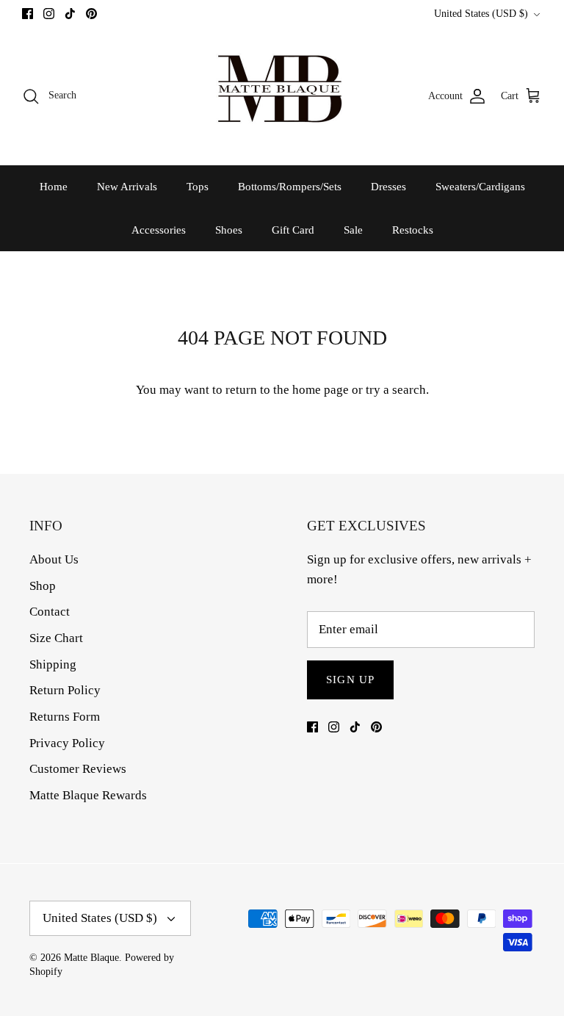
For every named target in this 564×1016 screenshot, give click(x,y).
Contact (49, 612)
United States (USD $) (481, 13)
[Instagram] (48, 13)
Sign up (350, 679)
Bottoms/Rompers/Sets (289, 186)
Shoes (228, 230)
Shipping (52, 664)
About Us (54, 559)
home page (320, 390)
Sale (353, 230)
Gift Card (293, 230)
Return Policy (65, 690)
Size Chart (56, 638)
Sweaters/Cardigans (480, 186)
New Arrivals (127, 186)
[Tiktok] (70, 13)
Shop (42, 586)
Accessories (158, 230)
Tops (198, 186)
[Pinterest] (91, 13)
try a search (396, 390)
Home (54, 186)
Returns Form (64, 717)
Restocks (412, 230)
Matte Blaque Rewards (88, 795)
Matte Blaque (91, 957)
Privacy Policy (67, 743)
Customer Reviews (77, 769)
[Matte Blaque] (282, 96)
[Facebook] (27, 13)
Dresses (388, 186)
